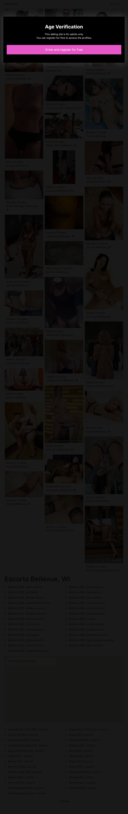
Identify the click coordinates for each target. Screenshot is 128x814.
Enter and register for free (64, 49)
